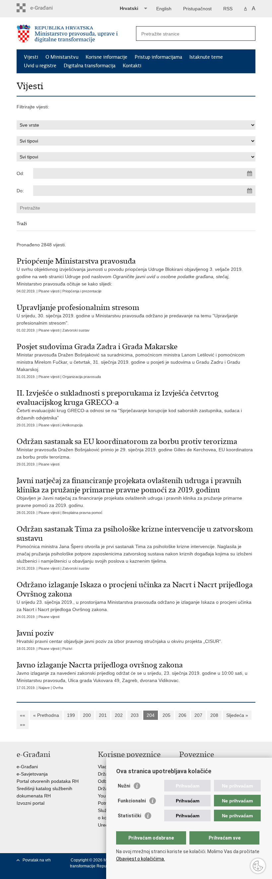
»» (22, 724)
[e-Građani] (45, 7)
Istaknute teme (206, 57)
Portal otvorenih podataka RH (48, 781)
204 (151, 715)
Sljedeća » (237, 715)
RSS (228, 8)
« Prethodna (46, 715)
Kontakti (132, 66)
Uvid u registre (40, 66)
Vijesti (31, 57)
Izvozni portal (30, 803)
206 (182, 715)
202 (119, 715)
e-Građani (27, 766)
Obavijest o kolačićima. (140, 858)
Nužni (124, 785)
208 (214, 715)
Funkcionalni (132, 800)
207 (198, 715)
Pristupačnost (197, 8)
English (163, 8)
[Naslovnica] (76, 34)
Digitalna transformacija (89, 66)
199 (71, 715)
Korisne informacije (106, 57)
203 (135, 715)
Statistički (129, 815)
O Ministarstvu (61, 57)
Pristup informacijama (158, 57)
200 (87, 715)
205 (166, 715)
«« (22, 715)
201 (103, 715)
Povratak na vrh (37, 860)
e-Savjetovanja (32, 774)
